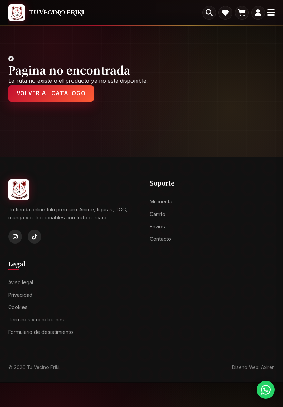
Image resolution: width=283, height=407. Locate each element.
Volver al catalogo (51, 93)
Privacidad (20, 295)
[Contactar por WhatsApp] (266, 390)
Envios (157, 226)
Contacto (160, 239)
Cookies (18, 307)
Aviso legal (20, 283)
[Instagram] (15, 237)
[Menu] (271, 13)
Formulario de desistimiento (40, 332)
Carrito (157, 214)
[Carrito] (242, 13)
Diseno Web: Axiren (253, 367)
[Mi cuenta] (258, 13)
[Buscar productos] (209, 13)
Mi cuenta (161, 202)
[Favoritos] (225, 13)
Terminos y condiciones (36, 319)
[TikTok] (34, 237)
